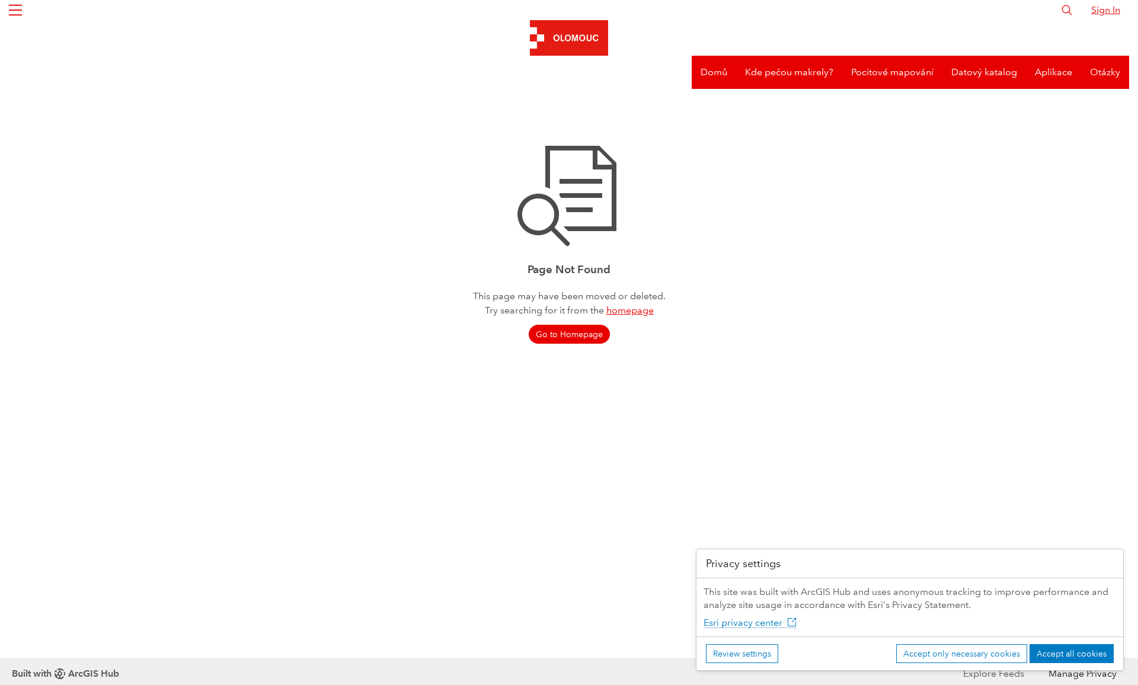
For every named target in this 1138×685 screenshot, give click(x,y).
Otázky (1105, 72)
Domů (714, 72)
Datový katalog (984, 72)
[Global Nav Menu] (15, 10)
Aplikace (1053, 72)
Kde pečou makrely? (789, 72)
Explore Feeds (993, 673)
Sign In (1105, 9)
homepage (630, 310)
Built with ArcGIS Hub (65, 673)
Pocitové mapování (892, 72)
